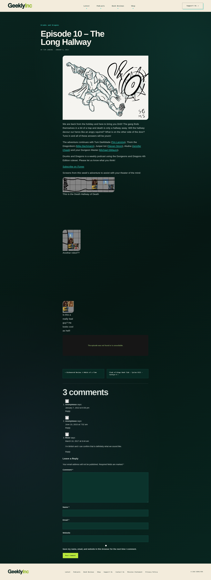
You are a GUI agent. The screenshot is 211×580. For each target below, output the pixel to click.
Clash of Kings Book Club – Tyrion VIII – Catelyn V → (126, 373)
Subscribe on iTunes (73, 166)
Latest (87, 6)
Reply (67, 411)
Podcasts (101, 6)
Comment (68, 470)
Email (66, 520)
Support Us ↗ (193, 6)
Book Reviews (118, 6)
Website (66, 533)
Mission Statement (134, 572)
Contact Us (120, 572)
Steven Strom (115, 146)
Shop (133, 6)
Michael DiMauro (108, 150)
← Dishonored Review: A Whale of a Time (81, 372)
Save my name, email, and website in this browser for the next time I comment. (99, 549)
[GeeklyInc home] (20, 6)
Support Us (108, 572)
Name (66, 507)
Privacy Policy (152, 572)
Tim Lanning (118, 142)
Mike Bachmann (85, 146)
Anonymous (71, 404)
